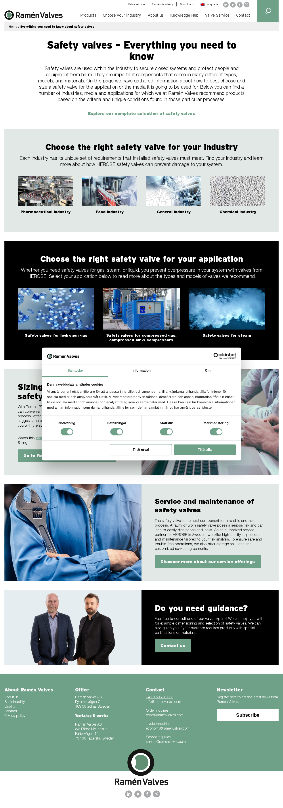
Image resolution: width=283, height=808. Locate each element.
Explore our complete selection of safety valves (141, 114)
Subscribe (247, 715)
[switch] (116, 431)
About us (156, 15)
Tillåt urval (141, 449)
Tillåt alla (205, 449)
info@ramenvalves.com (163, 702)
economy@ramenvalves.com (167, 729)
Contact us (173, 646)
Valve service (136, 4)
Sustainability (14, 702)
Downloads (187, 4)
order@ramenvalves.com (165, 715)
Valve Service (217, 15)
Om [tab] (207, 370)
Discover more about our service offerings (208, 562)
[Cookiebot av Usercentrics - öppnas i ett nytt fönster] (216, 356)
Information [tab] (141, 370)
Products (88, 15)
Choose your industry (122, 15)
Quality (9, 707)
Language (212, 4)
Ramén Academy (162, 4)
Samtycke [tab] (75, 370)
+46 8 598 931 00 (159, 697)
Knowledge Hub (184, 15)
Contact (243, 15)
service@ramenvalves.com (166, 742)
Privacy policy (14, 716)
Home (13, 26)
